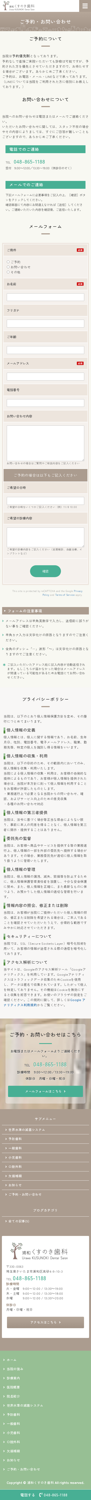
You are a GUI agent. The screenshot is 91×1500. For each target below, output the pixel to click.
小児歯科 (15, 1157)
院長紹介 (13, 1396)
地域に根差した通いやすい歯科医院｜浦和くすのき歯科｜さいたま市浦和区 (26, 6)
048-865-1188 (29, 161)
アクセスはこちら (43, 1322)
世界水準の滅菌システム (26, 1129)
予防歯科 (15, 1138)
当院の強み (15, 1369)
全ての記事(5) (18, 1221)
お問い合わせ (20, 267)
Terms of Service (65, 594)
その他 (15, 272)
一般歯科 (15, 1148)
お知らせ (15, 1185)
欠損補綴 (15, 1176)
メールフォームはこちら (43, 1091)
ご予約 (15, 262)
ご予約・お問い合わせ (25, 1194)
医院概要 (13, 1387)
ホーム (12, 1359)
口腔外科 (15, 1166)
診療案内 (13, 1378)
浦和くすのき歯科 (40, 1482)
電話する (44, 1494)
